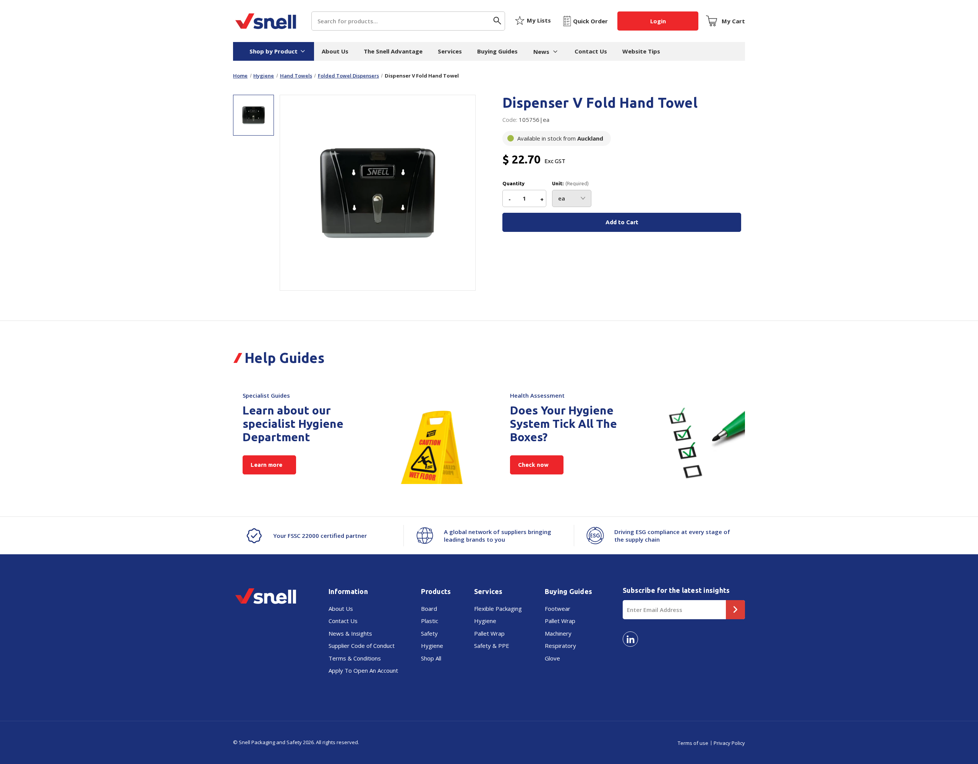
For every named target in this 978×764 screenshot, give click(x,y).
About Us (335, 51)
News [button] (541, 51)
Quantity (513, 183)
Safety (429, 633)
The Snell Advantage (393, 51)
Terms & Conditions (355, 658)
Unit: (570, 183)
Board (429, 608)
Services (450, 51)
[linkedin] (630, 639)
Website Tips (641, 51)
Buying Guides (497, 51)
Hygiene (432, 645)
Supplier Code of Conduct (362, 645)
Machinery (558, 633)
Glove (552, 658)
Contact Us (591, 51)
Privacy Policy (729, 743)
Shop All (431, 658)
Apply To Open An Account (363, 670)
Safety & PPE (491, 645)
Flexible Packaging (498, 608)
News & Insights (350, 633)
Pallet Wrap (489, 633)
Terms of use (693, 743)
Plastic (429, 621)
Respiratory (560, 645)
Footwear (557, 608)
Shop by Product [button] (273, 51)
